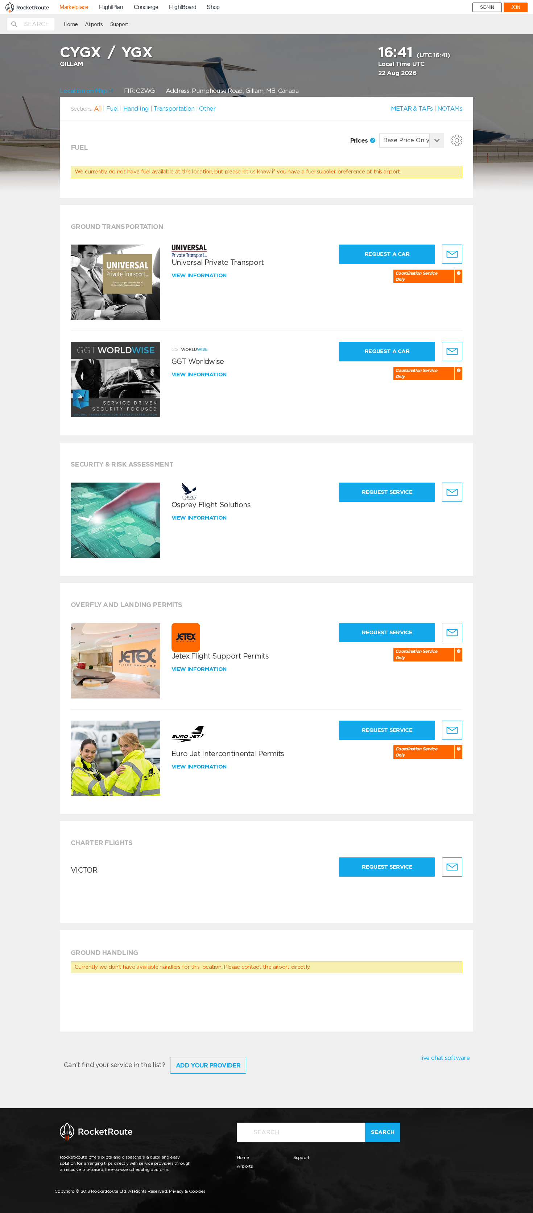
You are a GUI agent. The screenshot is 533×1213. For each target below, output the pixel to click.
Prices (359, 140)
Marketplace (73, 7)
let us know (256, 171)
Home (70, 24)
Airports (94, 24)
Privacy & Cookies (187, 1191)
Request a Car (387, 254)
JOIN (515, 7)
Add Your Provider (208, 1065)
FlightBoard (182, 7)
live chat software (445, 1057)
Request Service (387, 492)
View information (200, 275)
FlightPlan (111, 7)
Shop (213, 7)
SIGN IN (487, 7)
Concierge (146, 7)
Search (382, 1132)
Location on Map (84, 90)
